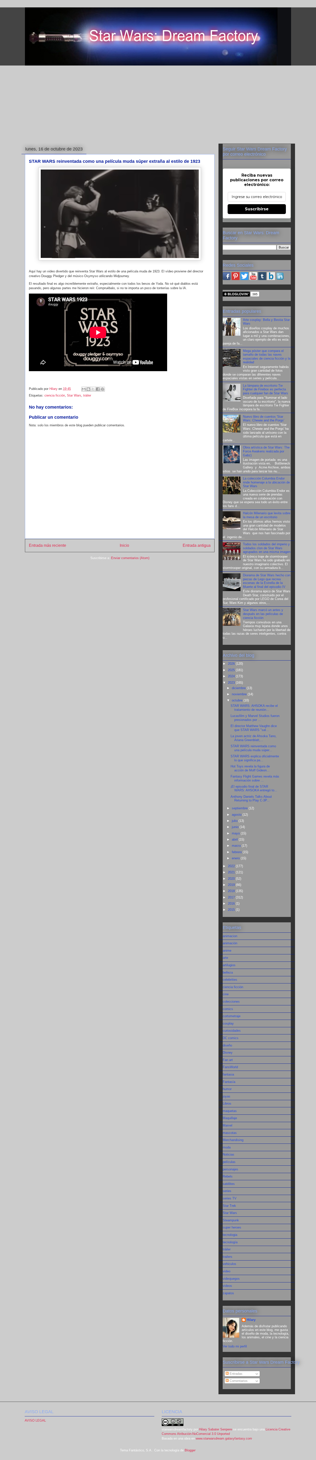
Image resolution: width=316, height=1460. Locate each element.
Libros (227, 1103)
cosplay (228, 1023)
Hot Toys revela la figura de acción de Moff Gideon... (250, 768)
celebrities (230, 979)
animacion (230, 936)
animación (230, 943)
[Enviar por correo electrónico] (83, 389)
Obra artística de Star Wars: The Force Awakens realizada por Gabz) (266, 451)
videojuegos (231, 1278)
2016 (232, 903)
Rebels (228, 1176)
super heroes (232, 1227)
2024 (232, 676)
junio (235, 827)
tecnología (230, 1242)
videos (227, 1286)
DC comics (230, 1038)
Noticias (228, 1154)
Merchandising (233, 1140)
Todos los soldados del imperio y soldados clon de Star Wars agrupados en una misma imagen (266, 548)
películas (229, 1162)
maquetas (230, 1111)
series (227, 1191)
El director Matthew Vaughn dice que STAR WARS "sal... (254, 728)
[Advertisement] (158, 103)
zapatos (228, 1293)
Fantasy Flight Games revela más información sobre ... (255, 778)
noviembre (240, 694)
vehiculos (229, 1264)
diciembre (239, 688)
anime (227, 950)
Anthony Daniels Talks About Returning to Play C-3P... (251, 798)
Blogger (190, 1450)
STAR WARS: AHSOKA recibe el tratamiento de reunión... (254, 708)
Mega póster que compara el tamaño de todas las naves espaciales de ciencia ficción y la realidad (266, 356)
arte (225, 958)
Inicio (124, 545)
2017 (232, 897)
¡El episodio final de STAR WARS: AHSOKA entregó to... (254, 788)
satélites (229, 1184)
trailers (227, 1257)
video (226, 1271)
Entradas (235, 1374)
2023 (232, 682)
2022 (232, 866)
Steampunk (231, 1220)
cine (226, 994)
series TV (230, 1198)
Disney (228, 1052)
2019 (232, 885)
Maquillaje (230, 1118)
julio (235, 821)
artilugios (229, 965)
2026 (232, 663)
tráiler (87, 395)
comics (228, 1009)
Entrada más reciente (47, 545)
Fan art (228, 1060)
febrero (237, 852)
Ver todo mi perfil (235, 1346)
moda (227, 1147)
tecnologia (230, 1235)
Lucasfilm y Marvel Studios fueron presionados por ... (255, 718)
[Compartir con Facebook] (97, 389)
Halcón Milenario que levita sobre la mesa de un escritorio (266, 515)
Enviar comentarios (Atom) (130, 558)
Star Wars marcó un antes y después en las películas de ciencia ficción (263, 613)
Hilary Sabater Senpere (215, 1429)
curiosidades (232, 1030)
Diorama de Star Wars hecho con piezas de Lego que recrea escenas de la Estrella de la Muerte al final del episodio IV (266, 581)
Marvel (227, 1125)
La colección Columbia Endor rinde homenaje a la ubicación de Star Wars (266, 482)
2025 (232, 670)
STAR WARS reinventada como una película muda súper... (253, 748)
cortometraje (231, 1016)
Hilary (251, 1320)
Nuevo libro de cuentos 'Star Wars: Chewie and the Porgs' (263, 418)
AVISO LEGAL (35, 1420)
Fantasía (229, 1082)
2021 (232, 872)
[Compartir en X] (93, 389)
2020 (232, 878)
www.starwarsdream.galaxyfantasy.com (224, 1438)
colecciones (231, 1001)
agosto (237, 814)
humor (227, 1089)
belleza (228, 972)
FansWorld (230, 1067)
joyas (226, 1096)
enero (236, 858)
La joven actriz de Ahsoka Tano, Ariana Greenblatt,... (253, 738)
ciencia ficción (54, 395)
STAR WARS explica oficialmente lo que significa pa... (255, 758)
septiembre (240, 808)
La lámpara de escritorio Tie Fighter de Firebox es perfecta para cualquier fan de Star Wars (265, 389)
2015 (232, 910)
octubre (237, 700)
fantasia (228, 1074)
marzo (237, 845)
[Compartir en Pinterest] (102, 389)
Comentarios (238, 1381)
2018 (232, 891)
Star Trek (229, 1206)
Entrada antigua (197, 545)
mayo (236, 833)
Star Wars (74, 395)
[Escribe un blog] (88, 389)
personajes (230, 1169)
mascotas (230, 1133)
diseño (227, 1045)
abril (235, 839)
